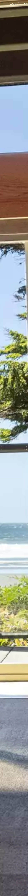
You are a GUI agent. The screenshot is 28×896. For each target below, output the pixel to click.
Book (25, 3)
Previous (3, 448)
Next (25, 448)
